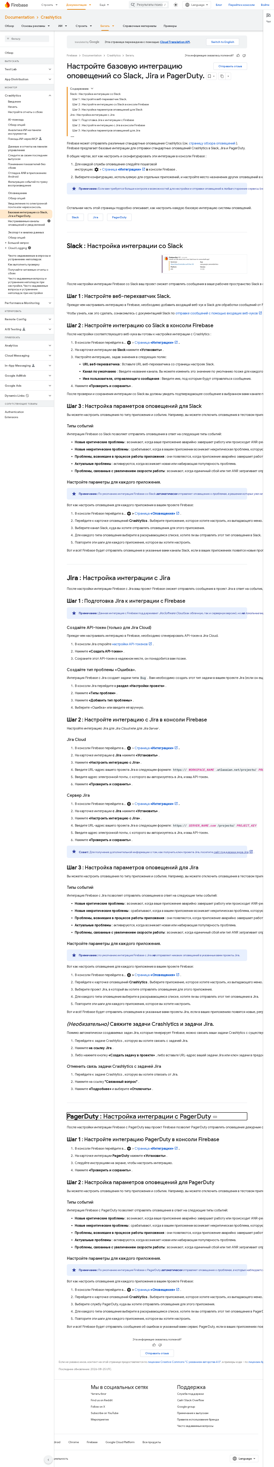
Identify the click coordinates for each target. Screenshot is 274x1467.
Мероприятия (100, 1419)
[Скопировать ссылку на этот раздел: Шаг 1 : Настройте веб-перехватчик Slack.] (175, 296)
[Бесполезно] (244, 56)
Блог (219, 5)
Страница (121, 170)
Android (55, 1442)
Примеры (170, 26)
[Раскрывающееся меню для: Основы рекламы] (50, 26)
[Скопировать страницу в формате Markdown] (222, 76)
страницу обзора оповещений (212, 143)
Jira (95, 217)
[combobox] (149, 4)
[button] (24, 69)
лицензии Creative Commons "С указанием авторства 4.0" (184, 1362)
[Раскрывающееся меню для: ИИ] (67, 26)
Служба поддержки (190, 1394)
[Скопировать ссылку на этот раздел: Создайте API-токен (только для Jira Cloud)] (155, 627)
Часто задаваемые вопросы (195, 1426)
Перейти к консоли (241, 5)
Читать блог (99, 1394)
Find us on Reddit (102, 1400)
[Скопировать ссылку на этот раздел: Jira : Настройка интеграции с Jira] (174, 578)
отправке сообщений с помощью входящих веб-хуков (217, 313)
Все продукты (152, 1442)
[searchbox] (27, 39)
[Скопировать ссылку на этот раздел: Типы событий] (97, 426)
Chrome (73, 1442)
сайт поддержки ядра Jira (231, 852)
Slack (75, 217)
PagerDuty (119, 217)
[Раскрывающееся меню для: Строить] (58, 5)
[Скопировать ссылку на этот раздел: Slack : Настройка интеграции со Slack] (188, 246)
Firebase (72, 55)
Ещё (103, 5)
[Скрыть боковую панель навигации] (48, 1460)
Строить (47, 5)
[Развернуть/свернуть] (92, 88)
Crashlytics (51, 17)
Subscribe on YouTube (104, 1413)
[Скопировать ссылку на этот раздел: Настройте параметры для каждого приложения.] (165, 482)
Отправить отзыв (230, 66)
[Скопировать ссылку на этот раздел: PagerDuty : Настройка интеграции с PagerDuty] (215, 1116)
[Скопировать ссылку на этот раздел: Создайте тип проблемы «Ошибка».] (140, 669)
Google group (186, 1406)
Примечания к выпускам (192, 1413)
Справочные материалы (139, 26)
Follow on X (98, 1406)
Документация (76, 5)
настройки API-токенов (130, 644)
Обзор (9, 26)
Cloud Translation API (175, 42)
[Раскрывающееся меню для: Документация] (91, 5)
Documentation (19, 17)
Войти (265, 5)
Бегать (105, 26)
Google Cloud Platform (120, 1442)
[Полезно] (238, 56)
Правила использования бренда (198, 1419)
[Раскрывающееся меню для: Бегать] (114, 26)
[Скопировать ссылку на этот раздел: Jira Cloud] (90, 739)
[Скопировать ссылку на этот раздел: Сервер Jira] (94, 795)
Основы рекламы (33, 26)
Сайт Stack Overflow (190, 1400)
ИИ (60, 26)
